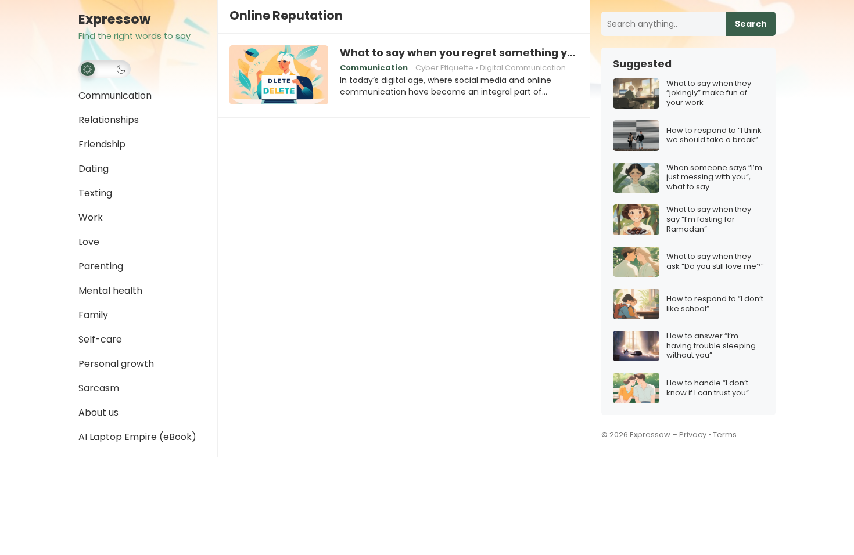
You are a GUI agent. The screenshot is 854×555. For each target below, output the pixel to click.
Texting (95, 193)
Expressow (114, 19)
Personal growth (116, 363)
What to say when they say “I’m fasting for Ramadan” (708, 220)
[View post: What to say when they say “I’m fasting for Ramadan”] (636, 219)
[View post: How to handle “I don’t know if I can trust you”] (636, 388)
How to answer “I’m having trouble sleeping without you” (711, 346)
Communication (115, 95)
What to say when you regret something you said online (459, 53)
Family (93, 315)
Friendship (101, 144)
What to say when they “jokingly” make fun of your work (708, 94)
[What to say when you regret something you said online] (278, 75)
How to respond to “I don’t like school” (714, 304)
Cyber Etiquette (444, 67)
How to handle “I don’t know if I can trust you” (707, 388)
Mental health (110, 290)
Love (88, 241)
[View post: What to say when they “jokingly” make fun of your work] (636, 93)
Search (751, 24)
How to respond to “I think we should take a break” (714, 136)
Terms (725, 434)
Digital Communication (523, 67)
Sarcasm (98, 388)
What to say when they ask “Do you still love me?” (715, 262)
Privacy (692, 434)
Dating (93, 168)
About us (98, 412)
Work (90, 217)
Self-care (100, 339)
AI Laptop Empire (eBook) (137, 437)
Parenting (100, 266)
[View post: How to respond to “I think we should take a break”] (636, 135)
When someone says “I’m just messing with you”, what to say (714, 178)
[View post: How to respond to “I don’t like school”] (636, 304)
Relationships (108, 120)
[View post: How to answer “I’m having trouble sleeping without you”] (636, 346)
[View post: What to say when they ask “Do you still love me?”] (636, 262)
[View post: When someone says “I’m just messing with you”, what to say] (636, 178)
